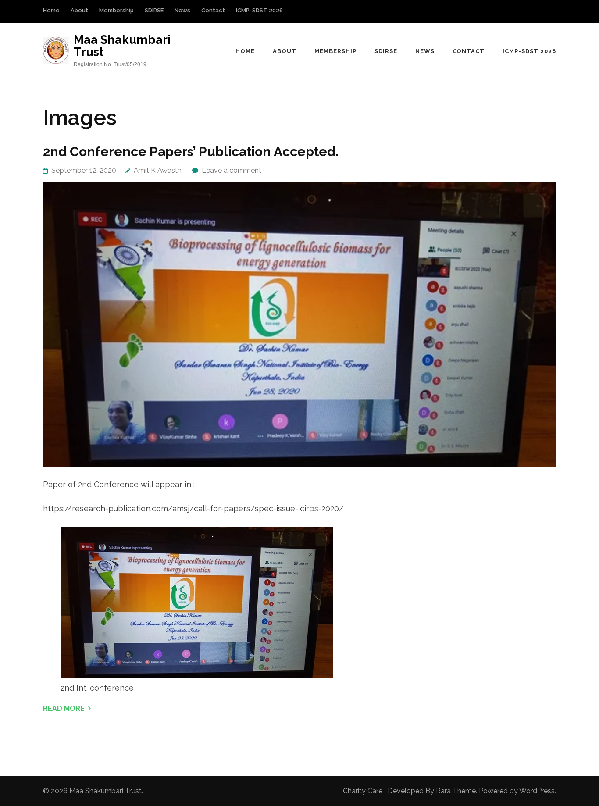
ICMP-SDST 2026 (259, 10)
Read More (64, 708)
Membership (116, 10)
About (79, 10)
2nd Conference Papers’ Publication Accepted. (191, 151)
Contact (213, 10)
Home (51, 10)
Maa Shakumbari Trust (122, 46)
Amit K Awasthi (158, 170)
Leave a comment (231, 170)
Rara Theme (456, 791)
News (182, 10)
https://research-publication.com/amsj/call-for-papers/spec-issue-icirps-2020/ (193, 508)
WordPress (537, 791)
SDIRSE (154, 10)
